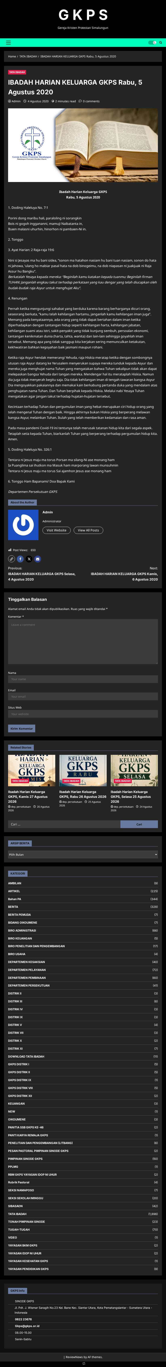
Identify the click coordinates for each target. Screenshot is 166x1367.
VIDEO (12, 1237)
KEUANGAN (16, 1103)
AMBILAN (14, 883)
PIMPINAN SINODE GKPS (25, 1158)
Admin (16, 101)
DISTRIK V (15, 1025)
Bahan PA (14, 899)
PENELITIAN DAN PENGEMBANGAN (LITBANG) (40, 1143)
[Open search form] (160, 42)
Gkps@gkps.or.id (27, 1326)
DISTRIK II (14, 993)
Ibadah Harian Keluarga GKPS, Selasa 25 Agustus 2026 (131, 797)
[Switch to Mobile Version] (83, 1364)
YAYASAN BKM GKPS (22, 1245)
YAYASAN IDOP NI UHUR (24, 1253)
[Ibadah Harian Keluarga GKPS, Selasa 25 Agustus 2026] (134, 770)
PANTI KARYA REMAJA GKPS (28, 1135)
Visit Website (56, 530)
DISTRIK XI (15, 1048)
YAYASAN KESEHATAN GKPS (28, 1261)
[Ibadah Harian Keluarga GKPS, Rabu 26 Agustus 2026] (82, 770)
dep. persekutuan (21, 806)
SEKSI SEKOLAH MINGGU (25, 1198)
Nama (12, 673)
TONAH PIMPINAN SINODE (26, 1221)
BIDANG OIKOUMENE (22, 922)
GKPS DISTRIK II (19, 1072)
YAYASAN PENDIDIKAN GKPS (28, 1269)
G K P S (83, 14)
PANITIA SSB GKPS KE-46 (26, 1127)
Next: (124, 573)
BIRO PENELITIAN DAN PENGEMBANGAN (36, 946)
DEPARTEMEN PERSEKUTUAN (29, 985)
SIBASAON (15, 1206)
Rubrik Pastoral (18, 1182)
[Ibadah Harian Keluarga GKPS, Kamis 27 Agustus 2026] (31, 770)
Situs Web (15, 707)
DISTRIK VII (15, 1032)
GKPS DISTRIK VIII (20, 1088)
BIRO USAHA (16, 954)
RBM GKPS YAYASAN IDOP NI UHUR (32, 1174)
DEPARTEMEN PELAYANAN (27, 970)
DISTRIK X (15, 1040)
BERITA (13, 906)
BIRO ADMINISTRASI (22, 930)
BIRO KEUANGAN (20, 938)
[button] (8, 42)
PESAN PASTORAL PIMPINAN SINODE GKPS (38, 1151)
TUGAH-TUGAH (19, 1229)
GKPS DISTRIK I (18, 1064)
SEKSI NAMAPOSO (21, 1190)
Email (12, 690)
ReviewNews (74, 1357)
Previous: (42, 573)
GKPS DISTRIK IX (19, 1080)
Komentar (16, 616)
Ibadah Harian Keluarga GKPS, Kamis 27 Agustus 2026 (28, 797)
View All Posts (88, 530)
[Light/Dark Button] (152, 43)
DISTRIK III (15, 1001)
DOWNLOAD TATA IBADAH (26, 1056)
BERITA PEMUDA (19, 914)
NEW (11, 1111)
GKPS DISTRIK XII (20, 1096)
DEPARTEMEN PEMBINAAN (27, 977)
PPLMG (13, 1166)
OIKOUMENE (17, 1119)
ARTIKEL (14, 891)
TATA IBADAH (17, 72)
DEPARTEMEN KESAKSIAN (26, 962)
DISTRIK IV (15, 1009)
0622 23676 (23, 1319)
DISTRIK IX (15, 1017)
